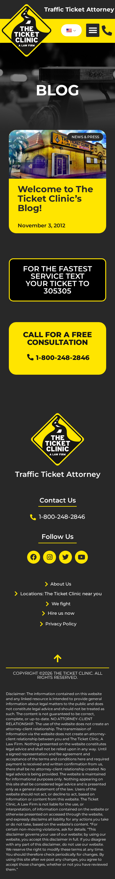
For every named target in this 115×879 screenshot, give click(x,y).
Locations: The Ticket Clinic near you (61, 593)
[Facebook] (33, 557)
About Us (60, 584)
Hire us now (61, 613)
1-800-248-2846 (62, 358)
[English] (70, 30)
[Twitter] (65, 557)
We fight (61, 603)
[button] (92, 30)
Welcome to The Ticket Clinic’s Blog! (55, 198)
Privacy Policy (60, 624)
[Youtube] (81, 557)
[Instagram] (49, 557)
